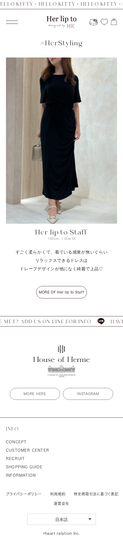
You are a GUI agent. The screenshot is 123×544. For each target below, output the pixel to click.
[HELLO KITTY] (93, 22)
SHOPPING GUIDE (24, 467)
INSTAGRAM (88, 393)
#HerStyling (61, 43)
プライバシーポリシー (24, 494)
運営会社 (61, 503)
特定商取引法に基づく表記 (96, 494)
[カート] (114, 22)
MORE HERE (35, 393)
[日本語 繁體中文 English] (61, 519)
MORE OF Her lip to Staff (61, 292)
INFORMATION (21, 475)
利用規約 (58, 494)
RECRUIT (15, 458)
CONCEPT (16, 442)
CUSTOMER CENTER (27, 450)
